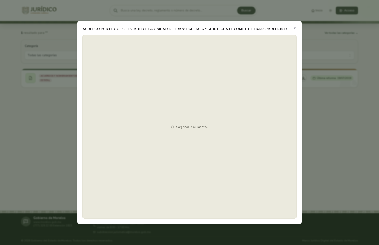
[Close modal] (294, 28)
